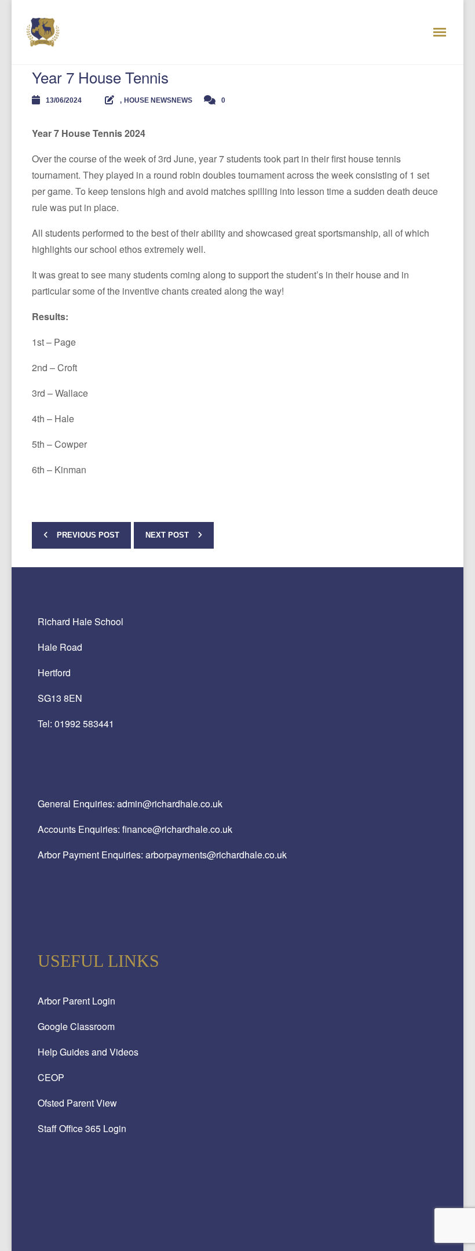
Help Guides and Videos (88, 1051)
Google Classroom (76, 1026)
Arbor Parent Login (76, 1000)
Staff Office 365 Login (82, 1128)
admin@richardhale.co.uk (169, 803)
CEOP (51, 1077)
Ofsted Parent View (77, 1102)
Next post (167, 535)
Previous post (88, 535)
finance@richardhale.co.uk (177, 829)
